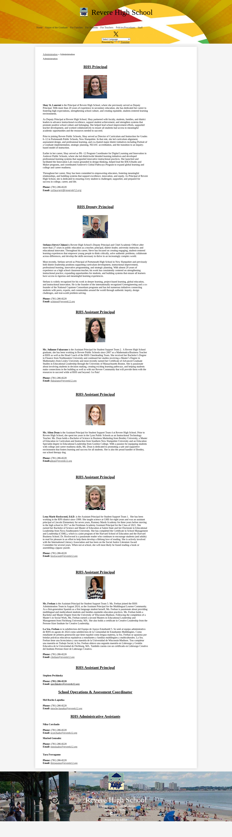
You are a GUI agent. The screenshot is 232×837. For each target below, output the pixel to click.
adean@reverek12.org (61, 461)
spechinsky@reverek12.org (65, 684)
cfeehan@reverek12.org (62, 657)
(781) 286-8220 (120, 809)
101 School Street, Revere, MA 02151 (116, 806)
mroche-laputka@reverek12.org (66, 708)
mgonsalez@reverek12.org (64, 746)
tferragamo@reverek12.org (64, 763)
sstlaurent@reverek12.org (66, 190)
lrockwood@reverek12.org (64, 556)
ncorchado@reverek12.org (64, 732)
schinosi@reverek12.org (63, 301)
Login (116, 814)
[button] (39, 27)
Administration (50, 54)
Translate (125, 42)
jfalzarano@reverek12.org (64, 380)
